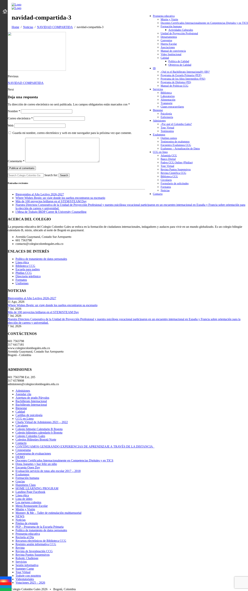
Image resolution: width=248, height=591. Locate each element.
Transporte (166, 103)
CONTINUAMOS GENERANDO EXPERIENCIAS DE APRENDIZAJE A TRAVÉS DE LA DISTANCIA (85, 446)
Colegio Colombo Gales (30, 436)
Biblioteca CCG (169, 176)
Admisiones (159, 120)
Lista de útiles (24, 498)
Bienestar (158, 110)
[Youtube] (6, 583)
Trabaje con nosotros (28, 575)
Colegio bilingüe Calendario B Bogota (39, 429)
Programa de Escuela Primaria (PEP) (181, 75)
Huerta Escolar (169, 43)
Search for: (51, 175)
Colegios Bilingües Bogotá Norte (36, 439)
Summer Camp (25, 568)
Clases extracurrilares (172, 106)
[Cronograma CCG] (5, 2)
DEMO (20, 457)
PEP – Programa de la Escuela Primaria (40, 526)
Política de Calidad (178, 61)
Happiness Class (26, 485)
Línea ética (22, 262)
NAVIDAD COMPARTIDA (26, 83)
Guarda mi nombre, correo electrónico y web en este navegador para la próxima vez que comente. (72, 133)
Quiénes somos (169, 138)
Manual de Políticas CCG (174, 85)
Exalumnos (159, 134)
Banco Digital (168, 159)
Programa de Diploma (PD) (176, 82)
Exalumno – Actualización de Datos (180, 148)
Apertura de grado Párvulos (32, 397)
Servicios (158, 89)
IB (154, 68)
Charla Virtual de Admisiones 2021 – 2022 (42, 422)
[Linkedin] (6, 586)
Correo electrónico (20, 118)
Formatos (166, 186)
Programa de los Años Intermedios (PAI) (183, 78)
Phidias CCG (24, 272)
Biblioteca (166, 92)
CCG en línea (160, 152)
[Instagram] (6, 580)
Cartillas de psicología (29, 415)
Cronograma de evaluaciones (33, 453)
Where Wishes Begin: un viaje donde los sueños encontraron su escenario (60, 197)
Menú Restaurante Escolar (32, 505)
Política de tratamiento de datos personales (41, 259)
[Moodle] (5, 6)
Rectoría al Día (25, 537)
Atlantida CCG (169, 155)
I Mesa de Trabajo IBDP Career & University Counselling (51, 211)
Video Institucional (171, 54)
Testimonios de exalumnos (175, 141)
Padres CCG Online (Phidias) (177, 162)
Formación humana (171, 26)
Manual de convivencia (173, 50)
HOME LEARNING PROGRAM (37, 488)
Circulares (166, 180)
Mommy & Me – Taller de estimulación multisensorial (48, 512)
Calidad (165, 57)
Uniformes (22, 283)
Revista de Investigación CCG (34, 551)
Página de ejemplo (27, 523)
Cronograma (23, 450)
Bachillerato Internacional (31, 401)
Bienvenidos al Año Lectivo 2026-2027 (40, 194)
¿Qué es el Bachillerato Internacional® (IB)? (185, 71)
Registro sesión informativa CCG (36, 544)
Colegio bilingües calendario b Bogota (39, 432)
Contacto (158, 193)
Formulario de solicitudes (175, 183)
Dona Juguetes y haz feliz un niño (36, 464)
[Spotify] (6, 589)
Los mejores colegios (28, 502)
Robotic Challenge (27, 558)
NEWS (20, 516)
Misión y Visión (169, 19)
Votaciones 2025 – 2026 (30, 582)
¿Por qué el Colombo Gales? (176, 124)
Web (10, 125)
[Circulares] (5, 4)
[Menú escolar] (5, 16)
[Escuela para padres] (5, 18)
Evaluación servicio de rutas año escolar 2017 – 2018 (48, 471)
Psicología (166, 113)
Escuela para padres (28, 269)
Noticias (165, 190)
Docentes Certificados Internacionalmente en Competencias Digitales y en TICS (204, 23)
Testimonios (167, 131)
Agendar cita (23, 394)
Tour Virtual (167, 127)
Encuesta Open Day (28, 467)
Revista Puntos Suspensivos (176, 169)
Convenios (166, 40)
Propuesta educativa (164, 16)
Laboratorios (168, 96)
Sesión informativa (27, 565)
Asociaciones (168, 47)
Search (64, 175)
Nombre (14, 111)
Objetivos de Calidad (179, 64)
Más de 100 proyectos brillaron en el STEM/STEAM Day (51, 201)
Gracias (20, 481)
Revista (20, 547)
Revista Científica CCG (173, 173)
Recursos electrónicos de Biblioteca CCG (41, 540)
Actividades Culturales (180, 29)
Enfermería (167, 117)
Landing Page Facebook (30, 492)
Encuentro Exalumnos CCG (176, 145)
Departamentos (169, 36)
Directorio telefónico (28, 276)
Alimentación (168, 99)
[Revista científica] (5, 20)
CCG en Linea (25, 418)
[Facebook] (6, 577)
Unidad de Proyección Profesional (179, 33)
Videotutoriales (25, 579)
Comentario (16, 161)
